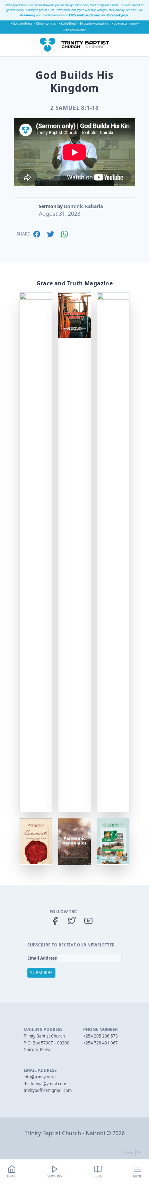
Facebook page (118, 15)
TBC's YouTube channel (84, 15)
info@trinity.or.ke (40, 1077)
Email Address (42, 958)
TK (138, 1152)
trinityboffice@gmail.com (48, 1090)
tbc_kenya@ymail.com (45, 1084)
